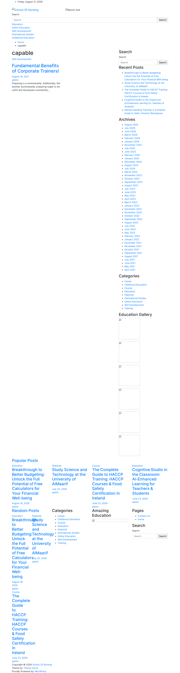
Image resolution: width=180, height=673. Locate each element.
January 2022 (131, 239)
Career (128, 281)
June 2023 (130, 192)
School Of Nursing (42, 664)
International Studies (23, 34)
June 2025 (130, 151)
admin (15, 79)
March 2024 (130, 171)
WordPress (40, 671)
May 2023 (129, 195)
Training (128, 308)
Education (17, 24)
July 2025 (129, 148)
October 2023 (132, 178)
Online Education (21, 27)
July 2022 (129, 225)
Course (128, 288)
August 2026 (131, 124)
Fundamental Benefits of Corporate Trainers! (35, 68)
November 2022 (133, 212)
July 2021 (129, 259)
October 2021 (131, 249)
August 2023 (131, 185)
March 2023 (130, 202)
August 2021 (131, 256)
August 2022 (131, 222)
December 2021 (132, 242)
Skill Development (21, 31)
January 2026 (131, 141)
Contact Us (144, 515)
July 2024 (129, 168)
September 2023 (133, 182)
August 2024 (131, 165)
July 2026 (129, 128)
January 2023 (131, 205)
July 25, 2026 (59, 489)
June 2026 (130, 131)
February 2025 (132, 155)
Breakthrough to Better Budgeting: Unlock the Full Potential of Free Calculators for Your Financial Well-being (146, 76)
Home (141, 519)
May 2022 (129, 232)
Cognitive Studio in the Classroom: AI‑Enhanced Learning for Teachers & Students (144, 103)
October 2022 (132, 215)
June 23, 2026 (100, 503)
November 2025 (133, 144)
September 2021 (133, 252)
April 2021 (129, 269)
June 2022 (130, 229)
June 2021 (129, 263)
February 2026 (132, 138)
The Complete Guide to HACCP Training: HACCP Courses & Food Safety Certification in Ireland (146, 93)
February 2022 (132, 236)
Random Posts (25, 510)
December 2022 (133, 209)
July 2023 (129, 188)
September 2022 (133, 219)
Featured (129, 294)
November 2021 (132, 246)
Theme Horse (31, 668)
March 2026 (130, 134)
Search (15, 14)
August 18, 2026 (20, 503)
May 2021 (129, 266)
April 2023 (130, 198)
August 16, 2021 (20, 76)
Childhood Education (23, 37)
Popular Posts (25, 460)
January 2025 (131, 158)
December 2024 (133, 161)
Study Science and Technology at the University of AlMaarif (69, 476)
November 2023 (133, 175)
